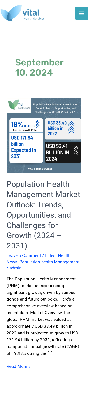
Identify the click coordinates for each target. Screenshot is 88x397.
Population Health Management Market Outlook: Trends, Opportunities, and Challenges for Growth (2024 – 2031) (43, 215)
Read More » (18, 366)
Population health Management (49, 262)
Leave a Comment (24, 255)
